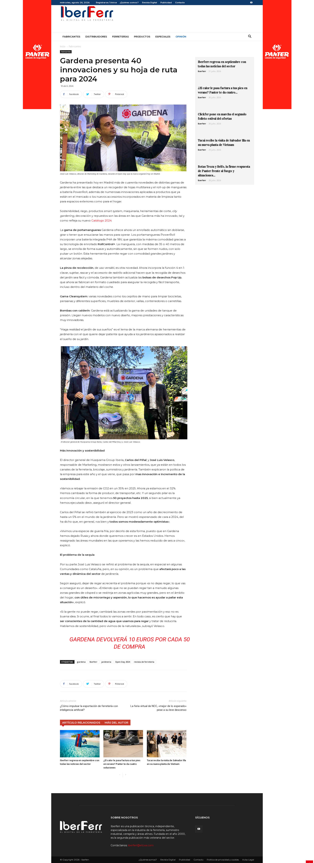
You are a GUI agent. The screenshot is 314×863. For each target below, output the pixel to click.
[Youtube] (251, 2)
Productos (142, 36)
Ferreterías (120, 36)
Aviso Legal (248, 859)
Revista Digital (149, 2)
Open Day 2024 (122, 661)
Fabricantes (71, 36)
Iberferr (93, 661)
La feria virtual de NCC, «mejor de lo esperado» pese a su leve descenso (158, 708)
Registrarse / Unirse (106, 2)
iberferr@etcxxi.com (141, 845)
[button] (249, 37)
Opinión (181, 36)
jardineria (106, 661)
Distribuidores (96, 36)
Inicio (62, 46)
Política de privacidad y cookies (223, 859)
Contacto (180, 2)
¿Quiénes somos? (129, 2)
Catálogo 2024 (101, 220)
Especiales (162, 36)
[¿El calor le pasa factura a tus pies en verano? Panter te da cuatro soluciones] (123, 743)
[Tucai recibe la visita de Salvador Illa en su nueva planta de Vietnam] (166, 743)
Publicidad (166, 2)
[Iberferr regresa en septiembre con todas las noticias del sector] (80, 743)
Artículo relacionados (81, 722)
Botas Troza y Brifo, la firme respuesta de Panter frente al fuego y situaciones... (224, 171)
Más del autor (116, 722)
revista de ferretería (144, 661)
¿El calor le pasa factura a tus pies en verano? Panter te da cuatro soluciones (121, 764)
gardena (81, 661)
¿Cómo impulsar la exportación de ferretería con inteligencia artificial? (89, 708)
